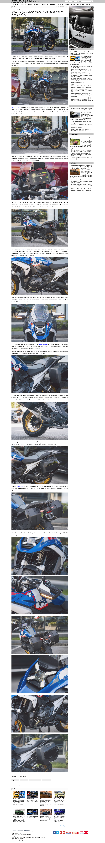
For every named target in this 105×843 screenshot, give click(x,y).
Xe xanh (73, 4)
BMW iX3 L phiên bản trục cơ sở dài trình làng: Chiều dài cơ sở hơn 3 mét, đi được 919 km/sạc (59, 819)
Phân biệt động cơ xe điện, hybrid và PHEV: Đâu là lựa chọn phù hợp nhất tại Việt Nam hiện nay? (81, 155)
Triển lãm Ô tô (80, 4)
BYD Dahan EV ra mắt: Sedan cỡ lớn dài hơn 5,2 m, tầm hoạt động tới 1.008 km (46, 818)
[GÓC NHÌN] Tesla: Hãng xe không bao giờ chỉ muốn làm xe (32, 800)
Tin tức (72, 49)
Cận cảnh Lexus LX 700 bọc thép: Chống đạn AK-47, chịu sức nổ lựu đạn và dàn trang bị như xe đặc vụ (81, 126)
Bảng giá (88, 4)
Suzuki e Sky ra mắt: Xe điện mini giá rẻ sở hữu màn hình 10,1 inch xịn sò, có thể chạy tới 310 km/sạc (59, 801)
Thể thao (67, 4)
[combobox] (78, 1)
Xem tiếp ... (63, 826)
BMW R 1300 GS (16, 107)
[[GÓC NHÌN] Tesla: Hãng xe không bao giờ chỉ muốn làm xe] (33, 794)
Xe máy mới (37, 4)
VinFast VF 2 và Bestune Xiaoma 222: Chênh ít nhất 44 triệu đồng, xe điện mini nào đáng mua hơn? (18, 801)
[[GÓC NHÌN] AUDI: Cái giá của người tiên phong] (33, 812)
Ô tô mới (30, 4)
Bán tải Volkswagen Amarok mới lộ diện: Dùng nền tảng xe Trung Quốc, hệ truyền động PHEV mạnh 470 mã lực (46, 802)
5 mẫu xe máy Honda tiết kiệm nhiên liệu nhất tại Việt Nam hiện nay (81, 158)
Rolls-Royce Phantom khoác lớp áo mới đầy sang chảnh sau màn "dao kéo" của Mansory (81, 110)
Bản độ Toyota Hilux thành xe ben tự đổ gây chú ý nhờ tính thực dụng (81, 130)
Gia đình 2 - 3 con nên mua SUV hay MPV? (80, 137)
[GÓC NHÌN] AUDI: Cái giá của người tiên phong (32, 818)
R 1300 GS (24, 249)
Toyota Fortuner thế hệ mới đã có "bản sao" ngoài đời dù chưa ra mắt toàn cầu (81, 122)
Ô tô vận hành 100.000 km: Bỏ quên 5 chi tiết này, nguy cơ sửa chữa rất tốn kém (81, 151)
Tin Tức (17, 4)
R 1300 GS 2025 (43, 344)
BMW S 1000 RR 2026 (35, 780)
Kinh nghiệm (53, 4)
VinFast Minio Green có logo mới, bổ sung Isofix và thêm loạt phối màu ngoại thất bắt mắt (81, 95)
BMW (17, 780)
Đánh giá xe (45, 4)
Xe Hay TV (23, 4)
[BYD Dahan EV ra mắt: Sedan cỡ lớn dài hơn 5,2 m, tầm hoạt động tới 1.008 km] (46, 812)
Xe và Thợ (60, 4)
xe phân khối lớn (24, 780)
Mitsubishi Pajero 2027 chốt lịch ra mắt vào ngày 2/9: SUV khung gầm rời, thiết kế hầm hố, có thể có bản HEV (19, 819)
